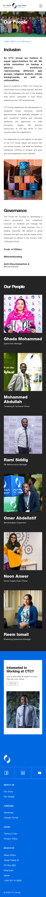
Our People (9, 796)
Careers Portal (11, 817)
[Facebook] (6, 773)
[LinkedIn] (23, 773)
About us (14, 41)
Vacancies (8, 812)
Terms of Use (10, 833)
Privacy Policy (10, 839)
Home (6, 41)
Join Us (12, 683)
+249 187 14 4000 (12, 880)
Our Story (8, 791)
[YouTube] (39, 773)
